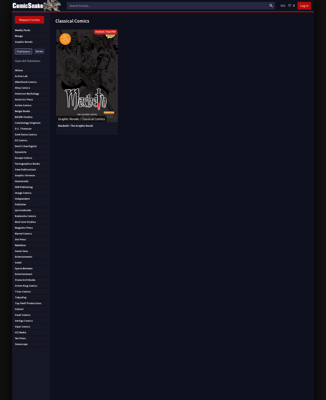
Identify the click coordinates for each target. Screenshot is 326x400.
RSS (283, 6)
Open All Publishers (27, 61)
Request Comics (29, 20)
